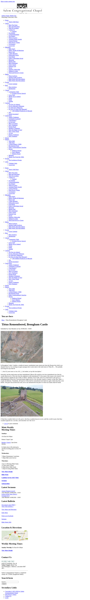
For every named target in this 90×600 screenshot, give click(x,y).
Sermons (4, 480)
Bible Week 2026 (6, 522)
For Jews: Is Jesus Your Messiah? (18, 109)
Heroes (11, 149)
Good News (8, 115)
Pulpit (10, 100)
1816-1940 (12, 141)
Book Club (12, 52)
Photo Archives (13, 76)
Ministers (11, 155)
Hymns (7, 158)
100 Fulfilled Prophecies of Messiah (22, 111)
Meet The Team (13, 25)
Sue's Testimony (13, 125)
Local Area (12, 45)
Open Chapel (12, 65)
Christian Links (13, 163)
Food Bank (12, 57)
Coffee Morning (13, 53)
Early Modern (16, 152)
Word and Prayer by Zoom (16, 72)
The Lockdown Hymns (15, 160)
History (7, 139)
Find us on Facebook (7, 516)
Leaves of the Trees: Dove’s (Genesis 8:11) (9, 495)
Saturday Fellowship (14, 69)
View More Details (7, 471)
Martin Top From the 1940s (16, 157)
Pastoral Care (12, 66)
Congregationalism (14, 34)
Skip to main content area (8, 1)
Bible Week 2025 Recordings (17, 79)
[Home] (23, 14)
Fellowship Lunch (14, 55)
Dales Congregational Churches (17, 147)
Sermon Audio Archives (15, 77)
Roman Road (12, 127)
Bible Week (5, 474)
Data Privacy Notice (14, 42)
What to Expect (13, 38)
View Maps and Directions (9, 509)
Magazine (11, 60)
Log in (6, 423)
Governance (12, 44)
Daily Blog (5, 512)
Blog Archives (13, 87)
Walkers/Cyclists (13, 71)
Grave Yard (12, 95)
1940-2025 (12, 142)
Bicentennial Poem (14, 146)
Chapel (7, 90)
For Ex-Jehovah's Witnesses (16, 106)
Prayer (10, 68)
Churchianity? (12, 120)
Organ (10, 98)
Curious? (7, 103)
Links (6, 161)
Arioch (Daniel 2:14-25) (8, 491)
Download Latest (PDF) (8, 505)
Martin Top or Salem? (15, 96)
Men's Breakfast (13, 63)
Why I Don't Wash (14, 131)
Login (6, 597)
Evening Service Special (19, 93)
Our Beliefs (12, 33)
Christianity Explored (14, 119)
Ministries (8, 47)
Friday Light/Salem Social (16, 58)
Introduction (12, 88)
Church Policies (13, 41)
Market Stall (12, 61)
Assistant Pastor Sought (15, 39)
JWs (10, 112)
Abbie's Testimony (14, 117)
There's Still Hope (14, 22)
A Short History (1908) (15, 144)
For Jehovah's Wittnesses (15, 107)
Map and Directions (14, 26)
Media (7, 74)
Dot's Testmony (13, 136)
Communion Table (14, 92)
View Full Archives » (7, 506)
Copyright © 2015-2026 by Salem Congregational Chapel (14, 592)
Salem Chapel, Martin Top (9, 15)
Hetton (7, 138)
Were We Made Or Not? (15, 130)
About (7, 23)
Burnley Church (6, 442)
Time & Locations (14, 28)
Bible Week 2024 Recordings (17, 80)
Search (4, 582)
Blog (6, 85)
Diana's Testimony (14, 134)
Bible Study (12, 49)
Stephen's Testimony (14, 128)
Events (7, 82)
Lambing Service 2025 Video (10, 477)
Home (7, 20)
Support (14, 31)
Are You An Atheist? (14, 104)
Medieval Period (16, 150)
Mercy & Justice (13, 123)
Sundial (11, 101)
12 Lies (11, 133)
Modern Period (16, 154)
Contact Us (12, 30)
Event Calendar (13, 84)
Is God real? (12, 122)
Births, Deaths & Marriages (16, 50)
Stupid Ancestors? (14, 114)
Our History (12, 36)
